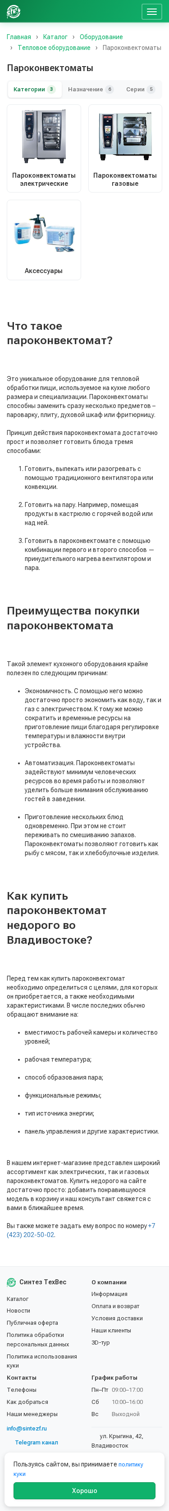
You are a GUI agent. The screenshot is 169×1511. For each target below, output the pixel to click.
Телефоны (22, 1389)
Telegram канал (36, 1442)
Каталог (17, 1299)
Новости (18, 1310)
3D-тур (100, 1342)
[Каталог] (69, 11)
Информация (109, 1294)
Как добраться (27, 1402)
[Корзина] (131, 11)
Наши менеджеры (32, 1414)
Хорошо (84, 1490)
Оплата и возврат (115, 1306)
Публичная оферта (32, 1322)
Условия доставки (117, 1318)
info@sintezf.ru (27, 1428)
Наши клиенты (111, 1330)
